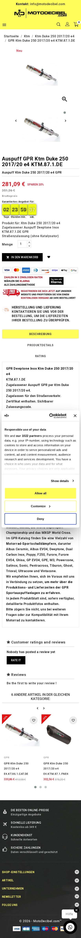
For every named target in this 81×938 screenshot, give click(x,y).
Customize (38, 506)
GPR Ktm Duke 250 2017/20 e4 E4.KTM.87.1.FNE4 (55, 768)
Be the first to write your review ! (32, 683)
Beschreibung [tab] (40, 334)
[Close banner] (75, 415)
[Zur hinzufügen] (49, 257)
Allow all (40, 493)
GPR (6, 757)
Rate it (16, 660)
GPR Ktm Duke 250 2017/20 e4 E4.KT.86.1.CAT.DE (16, 768)
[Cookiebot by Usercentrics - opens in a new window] (50, 415)
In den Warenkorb (22, 257)
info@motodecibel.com (47, 4)
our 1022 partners (29, 435)
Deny (40, 519)
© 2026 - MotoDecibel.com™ (40, 921)
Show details (60, 480)
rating (40, 356)
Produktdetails (40, 345)
